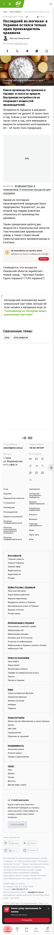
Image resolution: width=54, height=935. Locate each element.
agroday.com (21, 43)
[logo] (18, 4)
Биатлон (12, 781)
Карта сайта (34, 535)
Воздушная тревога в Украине (21, 602)
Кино (10, 689)
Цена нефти (13, 661)
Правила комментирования (37, 503)
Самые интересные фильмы (20, 693)
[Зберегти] (47, 51)
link (30, 458)
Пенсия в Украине (16, 680)
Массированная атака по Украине (23, 606)
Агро (5, 12)
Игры (31, 539)
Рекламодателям (10, 512)
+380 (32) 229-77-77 (19, 889)
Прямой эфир (14, 567)
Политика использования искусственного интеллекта (10, 530)
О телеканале (9, 503)
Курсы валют (14, 665)
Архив (31, 530)
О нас (5, 489)
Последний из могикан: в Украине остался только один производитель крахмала (37, 12)
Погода (11, 578)
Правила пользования (12, 517)
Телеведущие (9, 507)
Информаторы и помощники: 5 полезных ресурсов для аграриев (27, 189)
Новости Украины (16, 563)
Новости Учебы (16, 717)
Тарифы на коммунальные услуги (23, 673)
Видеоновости (14, 570)
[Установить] (27, 914)
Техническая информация (34, 509)
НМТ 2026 (12, 729)
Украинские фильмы (17, 697)
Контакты (33, 515)
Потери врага (14, 614)
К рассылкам (17, 825)
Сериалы (12, 708)
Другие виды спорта (17, 785)
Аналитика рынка (16, 749)
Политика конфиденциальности (12, 522)
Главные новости (16, 559)
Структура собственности (35, 525)
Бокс (10, 770)
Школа (11, 725)
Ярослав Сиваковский (20, 38)
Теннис (11, 777)
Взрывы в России (16, 610)
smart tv (11, 850)
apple (30, 843)
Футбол (11, 773)
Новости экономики (18, 657)
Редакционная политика (13, 498)
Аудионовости (14, 574)
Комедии (12, 704)
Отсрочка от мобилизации (20, 641)
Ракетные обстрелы (17, 591)
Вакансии (33, 519)
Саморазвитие (14, 732)
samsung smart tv (30, 850)
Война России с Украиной (21, 587)
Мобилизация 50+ (16, 630)
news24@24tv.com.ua (13, 448)
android (11, 843)
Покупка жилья (15, 753)
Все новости (14, 555)
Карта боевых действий (18, 595)
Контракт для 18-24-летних (20, 638)
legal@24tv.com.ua (35, 892)
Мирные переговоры (17, 598)
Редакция (7, 494)
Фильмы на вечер (16, 701)
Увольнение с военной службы (22, 626)
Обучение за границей (18, 736)
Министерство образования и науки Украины (29, 721)
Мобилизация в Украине (21, 623)
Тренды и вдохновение (18, 757)
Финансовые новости (18, 669)
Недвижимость (16, 745)
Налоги (11, 676)
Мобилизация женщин (18, 634)
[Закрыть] (48, 908)
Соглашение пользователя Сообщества (35, 495)
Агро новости (16, 12)
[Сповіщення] (50, 4)
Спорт (11, 766)
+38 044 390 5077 (36, 448)
